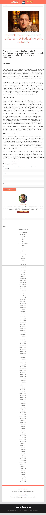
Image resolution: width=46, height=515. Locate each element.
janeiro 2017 (23, 481)
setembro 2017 (23, 466)
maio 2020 (23, 405)
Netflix (17, 161)
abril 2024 (23, 315)
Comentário (6, 168)
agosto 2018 (23, 445)
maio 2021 (23, 382)
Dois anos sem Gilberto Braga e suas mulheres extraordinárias (23, 497)
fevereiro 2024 (23, 318)
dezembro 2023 (23, 322)
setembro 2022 (23, 351)
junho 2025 (23, 290)
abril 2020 (23, 407)
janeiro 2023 (23, 343)
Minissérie (23, 245)
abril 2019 (23, 430)
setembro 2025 (23, 288)
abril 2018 (23, 453)
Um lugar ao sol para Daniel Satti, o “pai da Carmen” (23, 491)
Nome (4, 173)
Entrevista (31, 45)
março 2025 (23, 295)
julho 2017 (23, 470)
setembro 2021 (23, 374)
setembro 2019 (23, 420)
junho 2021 (23, 380)
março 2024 (23, 316)
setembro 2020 (23, 397)
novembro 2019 (23, 416)
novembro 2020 (23, 393)
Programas (23, 251)
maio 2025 (23, 292)
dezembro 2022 (23, 345)
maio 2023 (23, 336)
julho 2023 (23, 332)
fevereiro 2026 (23, 278)
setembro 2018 (23, 443)
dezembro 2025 (23, 282)
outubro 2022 (23, 349)
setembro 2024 (23, 305)
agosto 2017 (23, 468)
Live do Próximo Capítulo (23, 243)
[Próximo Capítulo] (27, 2)
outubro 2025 (23, 286)
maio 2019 (23, 428)
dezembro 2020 (23, 391)
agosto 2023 (23, 330)
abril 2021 (23, 384)
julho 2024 (23, 309)
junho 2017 (23, 472)
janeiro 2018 (23, 458)
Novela (23, 247)
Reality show (23, 252)
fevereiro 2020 (23, 410)
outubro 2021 (23, 372)
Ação (23, 239)
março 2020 (23, 409)
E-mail (4, 178)
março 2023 (23, 340)
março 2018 (23, 455)
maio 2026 (23, 272)
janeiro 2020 (23, 412)
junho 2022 (23, 357)
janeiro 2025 (23, 299)
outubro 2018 (23, 441)
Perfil (23, 249)
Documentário (23, 234)
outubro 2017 (23, 464)
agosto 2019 (23, 422)
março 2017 (23, 478)
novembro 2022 (23, 347)
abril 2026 (23, 274)
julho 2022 (23, 355)
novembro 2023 (23, 324)
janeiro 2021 (23, 389)
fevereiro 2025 (23, 297)
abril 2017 (23, 476)
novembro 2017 (23, 462)
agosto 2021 (23, 376)
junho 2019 (23, 426)
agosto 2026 (23, 267)
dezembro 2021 (23, 368)
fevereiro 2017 (23, 480)
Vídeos (23, 260)
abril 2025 (23, 293)
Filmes (23, 238)
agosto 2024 (23, 307)
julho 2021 (23, 378)
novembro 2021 (23, 370)
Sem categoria (23, 254)
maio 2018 (23, 451)
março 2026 (23, 276)
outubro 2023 (23, 326)
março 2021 (23, 386)
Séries (34, 45)
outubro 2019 (23, 418)
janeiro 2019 (23, 435)
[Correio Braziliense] (15, 2)
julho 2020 (23, 401)
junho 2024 (23, 311)
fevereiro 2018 (23, 457)
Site (4, 183)
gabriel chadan (13, 161)
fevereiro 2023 (23, 341)
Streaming (37, 45)
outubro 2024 (23, 303)
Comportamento (23, 232)
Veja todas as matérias (23, 211)
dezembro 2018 (23, 437)
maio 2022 (23, 359)
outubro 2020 (23, 395)
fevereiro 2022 (23, 364)
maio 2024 (23, 313)
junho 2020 (23, 403)
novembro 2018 (23, 439)
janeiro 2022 (23, 366)
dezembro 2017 (23, 460)
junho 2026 (23, 270)
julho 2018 (23, 447)
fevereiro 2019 (23, 433)
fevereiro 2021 (23, 387)
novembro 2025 (23, 284)
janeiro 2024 (23, 320)
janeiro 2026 (23, 280)
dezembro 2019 (23, 414)
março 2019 (23, 432)
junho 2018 (23, 449)
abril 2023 (23, 338)
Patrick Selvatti (24, 45)
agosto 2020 (23, 399)
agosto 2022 (23, 353)
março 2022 (23, 363)
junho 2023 (23, 334)
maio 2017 (23, 474)
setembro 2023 (23, 328)
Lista (23, 241)
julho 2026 (23, 269)
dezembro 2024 (23, 301)
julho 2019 (23, 424)
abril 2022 (23, 361)
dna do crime (6, 161)
